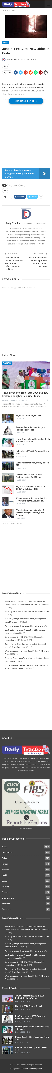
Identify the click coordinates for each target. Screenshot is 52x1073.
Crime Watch (7, 852)
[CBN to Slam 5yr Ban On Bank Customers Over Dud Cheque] (8, 477)
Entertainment (8, 898)
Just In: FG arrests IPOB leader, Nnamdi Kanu (23, 626)
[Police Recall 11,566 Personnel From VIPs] (8, 454)
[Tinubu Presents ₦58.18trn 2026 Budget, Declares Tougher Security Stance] (26, 375)
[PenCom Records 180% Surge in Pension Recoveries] (8, 430)
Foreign (5, 864)
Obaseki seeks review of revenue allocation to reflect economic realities (14, 263)
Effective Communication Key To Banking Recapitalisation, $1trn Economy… (30, 512)
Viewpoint (6, 903)
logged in (16, 287)
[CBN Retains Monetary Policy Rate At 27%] (8, 466)
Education (6, 892)
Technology (7, 909)
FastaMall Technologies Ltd (31, 1069)
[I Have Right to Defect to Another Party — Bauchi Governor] (8, 442)
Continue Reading (26, 101)
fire (10, 185)
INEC (15, 185)
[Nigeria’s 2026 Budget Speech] (8, 418)
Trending (5, 886)
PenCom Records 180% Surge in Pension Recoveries (30, 1017)
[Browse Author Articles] (26, 213)
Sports (4, 881)
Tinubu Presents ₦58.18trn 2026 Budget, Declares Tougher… (29, 997)
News (5, 43)
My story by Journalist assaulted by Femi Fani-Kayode (27, 612)
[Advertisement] (26, 139)
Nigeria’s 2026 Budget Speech (29, 415)
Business (7, 363)
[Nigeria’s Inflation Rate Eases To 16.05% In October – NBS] (8, 489)
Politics (5, 858)
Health (4, 875)
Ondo (22, 185)
